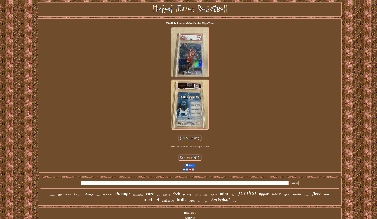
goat (234, 201)
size (205, 195)
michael (151, 199)
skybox (198, 195)
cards (192, 200)
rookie (297, 194)
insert (307, 195)
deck (176, 194)
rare (327, 194)
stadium (107, 194)
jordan (247, 193)
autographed (138, 195)
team (98, 195)
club (158, 195)
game (287, 194)
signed (213, 194)
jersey (187, 194)
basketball (220, 199)
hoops (68, 194)
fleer (316, 193)
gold (206, 201)
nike (233, 195)
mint (224, 193)
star (60, 194)
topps (78, 194)
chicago (122, 193)
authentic (168, 200)
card (150, 193)
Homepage (190, 212)
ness (200, 201)
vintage (89, 194)
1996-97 (276, 194)
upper (264, 193)
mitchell (52, 195)
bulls (181, 199)
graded (166, 194)
